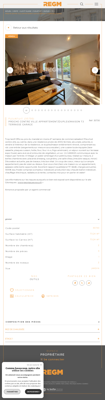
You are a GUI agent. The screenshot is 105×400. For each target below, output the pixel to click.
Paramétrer (12, 392)
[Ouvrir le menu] (96, 4)
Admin (57, 384)
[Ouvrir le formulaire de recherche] (81, 4)
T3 (52, 11)
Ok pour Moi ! (33, 392)
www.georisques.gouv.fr (30, 182)
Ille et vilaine (25, 11)
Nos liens (64, 384)
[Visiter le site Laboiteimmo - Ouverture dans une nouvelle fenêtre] (52, 392)
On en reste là (33, 365)
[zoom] (52, 104)
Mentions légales (47, 384)
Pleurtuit (37, 11)
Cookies (85, 384)
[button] (95, 70)
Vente (15, 11)
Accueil (8, 11)
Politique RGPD (75, 384)
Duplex (46, 11)
